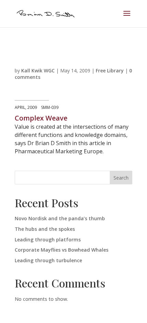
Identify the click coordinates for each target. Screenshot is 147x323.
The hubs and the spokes (45, 229)
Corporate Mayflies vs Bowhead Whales (61, 250)
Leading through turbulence (48, 260)
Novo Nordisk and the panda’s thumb (60, 218)
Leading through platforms (48, 239)
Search (121, 177)
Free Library (110, 70)
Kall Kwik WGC (38, 70)
